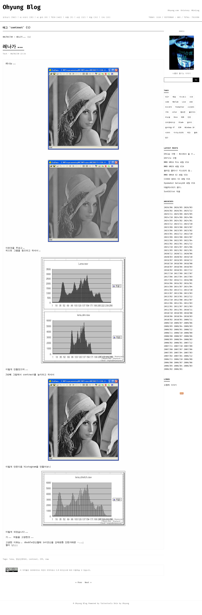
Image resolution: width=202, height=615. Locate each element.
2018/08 (188, 263)
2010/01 (178, 319)
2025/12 (188, 210)
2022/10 (188, 234)
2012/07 (188, 300)
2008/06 (188, 336)
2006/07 (178, 362)
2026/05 (178, 207)
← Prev (78, 582)
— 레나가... (17, 37)
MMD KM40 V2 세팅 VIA (176, 175)
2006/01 (178, 369)
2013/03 (188, 293)
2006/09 (188, 359)
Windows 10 (189, 128)
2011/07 (178, 306)
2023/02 (188, 230)
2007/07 (178, 349)
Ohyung (125, 603)
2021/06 (188, 247)
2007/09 (188, 346)
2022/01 (178, 243)
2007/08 (168, 349)
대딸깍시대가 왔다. (173, 187)
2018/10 (168, 263)
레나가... (13, 46)
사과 (191, 97)
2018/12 (188, 260)
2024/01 (188, 220)
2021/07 (178, 247)
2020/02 (178, 257)
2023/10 (188, 224)
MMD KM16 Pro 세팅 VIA (176, 162)
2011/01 (178, 309)
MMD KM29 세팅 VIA (174, 166)
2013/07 (168, 293)
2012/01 (168, 306)
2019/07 (168, 260)
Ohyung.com (173, 10)
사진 (81, 17)
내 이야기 (27, 17)
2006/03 (188, 366)
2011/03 (188, 306)
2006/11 (168, 359)
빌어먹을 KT (170, 128)
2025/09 (178, 214)
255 (41, 559)
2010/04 (178, 316)
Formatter (179, 107)
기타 (105, 17)
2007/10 (178, 346)
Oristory (185, 10)
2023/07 (188, 227)
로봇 (191, 102)
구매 (166, 112)
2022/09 (168, 237)
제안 (188, 133)
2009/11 (188, 319)
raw (47, 559)
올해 (195, 133)
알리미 (189, 122)
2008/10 (178, 333)
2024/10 (168, 217)
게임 (93, 17)
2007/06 (188, 349)
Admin (181, 31)
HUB (182, 117)
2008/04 (178, 339)
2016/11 (178, 280)
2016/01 (188, 283)
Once (176, 117)
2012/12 (188, 296)
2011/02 (168, 309)
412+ (167, 97)
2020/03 (168, 257)
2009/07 (178, 323)
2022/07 (188, 237)
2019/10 (188, 257)
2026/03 (188, 207)
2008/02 (168, 342)
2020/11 (178, 253)
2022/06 (168, 240)
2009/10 (168, 323)
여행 (69, 17)
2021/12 (188, 243)
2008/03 (188, 339)
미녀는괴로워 (179, 133)
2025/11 (168, 214)
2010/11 (188, 309)
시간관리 (191, 107)
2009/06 (188, 323)
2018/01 (178, 270)
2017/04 (178, 276)
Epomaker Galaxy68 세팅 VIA (179, 183)
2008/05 (168, 339)
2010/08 (188, 313)
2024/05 (168, 220)
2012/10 (168, 300)
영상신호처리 (21, 559)
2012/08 (178, 300)
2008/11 (168, 333)
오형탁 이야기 (170, 385)
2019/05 (178, 260)
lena (11, 559)
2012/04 (178, 303)
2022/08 (178, 237)
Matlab (175, 102)
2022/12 (178, 234)
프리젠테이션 (170, 122)
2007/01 (178, 356)
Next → (88, 582)
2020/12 (168, 253)
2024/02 (178, 220)
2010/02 (168, 319)
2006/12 (188, 356)
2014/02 (168, 290)
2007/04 (178, 352)
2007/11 (168, 346)
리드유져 (168, 107)
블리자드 (192, 112)
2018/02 (168, 270)
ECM (179, 128)
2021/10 (168, 247)
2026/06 (168, 207)
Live (184, 102)
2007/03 (188, 352)
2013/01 (178, 296)
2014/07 (178, 286)
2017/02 (168, 280)
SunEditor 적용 (172, 191)
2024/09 (178, 217)
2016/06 (168, 283)
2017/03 (188, 276)
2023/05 (178, 230)
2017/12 (188, 270)
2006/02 (168, 369)
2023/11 (178, 224)
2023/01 (168, 234)
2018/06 (178, 267)
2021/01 (188, 250)
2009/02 (168, 329)
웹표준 (182, 112)
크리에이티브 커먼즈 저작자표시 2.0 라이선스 (48, 570)
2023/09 (168, 227)
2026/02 (168, 210)
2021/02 (178, 250)
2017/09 (178, 273)
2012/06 (168, 303)
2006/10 (178, 359)
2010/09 (178, 313)
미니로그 (182, 97)
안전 (189, 117)
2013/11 (178, 290)
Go (196, 80)
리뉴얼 (167, 117)
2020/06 (188, 253)
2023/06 (168, 230)
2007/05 (168, 352)
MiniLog (195, 10)
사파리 (167, 133)
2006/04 (178, 366)
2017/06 (168, 276)
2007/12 (188, 342)
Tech (56, 17)
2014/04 (188, 286)
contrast (33, 559)
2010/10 (168, 313)
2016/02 (178, 283)
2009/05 (168, 326)
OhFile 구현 (170, 158)
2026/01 (178, 210)
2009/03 (188, 326)
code (167, 102)
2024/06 (188, 217)
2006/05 (168, 366)
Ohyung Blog (22, 7)
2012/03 (188, 303)
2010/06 (168, 316)
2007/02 (168, 356)
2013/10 (188, 290)
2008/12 (188, 329)
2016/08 (188, 280)
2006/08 (168, 362)
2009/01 (178, 329)
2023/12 (168, 224)
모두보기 (9, 17)
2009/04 (178, 326)
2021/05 (168, 250)
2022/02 (168, 243)
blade (181, 122)
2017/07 (188, 273)
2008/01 (178, 342)
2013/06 (178, 293)
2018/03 (188, 267)
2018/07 (168, 267)
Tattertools (106, 603)
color (174, 112)
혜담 (174, 97)
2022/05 (178, 240)
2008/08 (168, 336)
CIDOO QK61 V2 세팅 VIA (177, 179)
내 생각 (42, 17)
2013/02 (168, 296)
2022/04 (188, 240)
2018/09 (178, 263)
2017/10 (168, 273)
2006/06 (188, 362)
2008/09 (188, 333)
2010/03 (188, 316)
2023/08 (178, 227)
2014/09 (168, 286)
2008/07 (178, 336)
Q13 (166, 138)
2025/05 (188, 214)
